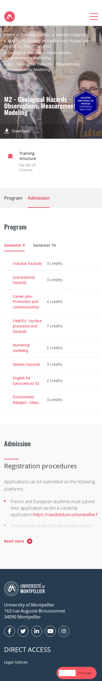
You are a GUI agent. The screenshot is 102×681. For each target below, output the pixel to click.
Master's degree (70, 34)
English (67, 672)
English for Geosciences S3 (26, 380)
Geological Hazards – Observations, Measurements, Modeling (38, 55)
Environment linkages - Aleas (26, 399)
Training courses (35, 34)
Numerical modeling (21, 347)
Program (13, 198)
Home (9, 34)
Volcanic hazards (27, 263)
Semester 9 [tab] (14, 245)
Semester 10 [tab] (44, 245)
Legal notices (16, 662)
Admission (39, 198)
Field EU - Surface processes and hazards (27, 326)
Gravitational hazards (24, 280)
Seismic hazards (26, 364)
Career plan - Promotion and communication (26, 301)
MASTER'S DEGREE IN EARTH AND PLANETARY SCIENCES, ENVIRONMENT (47, 43)
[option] (85, 673)
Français (85, 672)
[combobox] (67, 673)
